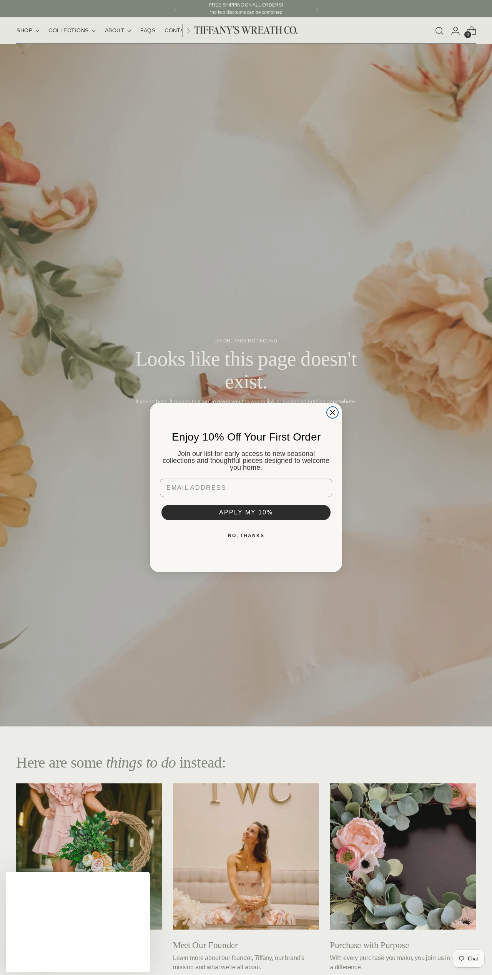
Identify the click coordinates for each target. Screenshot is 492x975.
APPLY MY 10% (246, 512)
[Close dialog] (332, 412)
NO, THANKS (246, 535)
